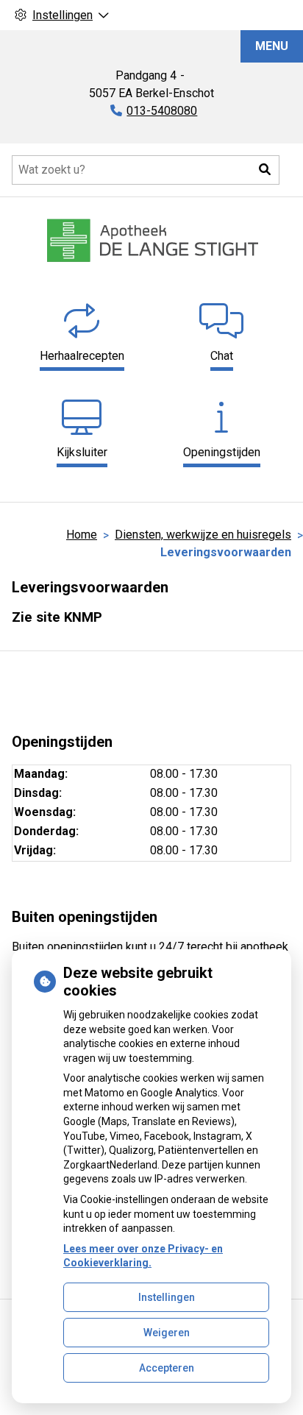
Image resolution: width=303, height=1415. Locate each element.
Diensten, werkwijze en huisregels (203, 535)
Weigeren (166, 1332)
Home (81, 535)
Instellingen (166, 1297)
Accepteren (166, 1368)
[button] (264, 170)
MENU (271, 46)
